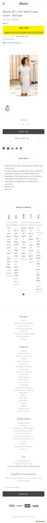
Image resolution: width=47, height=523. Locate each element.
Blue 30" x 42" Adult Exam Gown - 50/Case (23, 242)
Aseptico (23, 444)
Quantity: (23, 120)
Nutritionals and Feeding (24, 390)
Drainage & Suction (24, 367)
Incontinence (23, 380)
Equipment (23, 369)
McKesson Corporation (23, 436)
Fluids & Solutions (23, 372)
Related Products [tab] (23, 207)
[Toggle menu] (3, 3)
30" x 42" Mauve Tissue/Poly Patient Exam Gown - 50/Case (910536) (16, 253)
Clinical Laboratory (23, 356)
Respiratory (23, 393)
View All (23, 449)
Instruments (23, 382)
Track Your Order (23, 326)
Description (23, 158)
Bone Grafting (23, 353)
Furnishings (23, 374)
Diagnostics (23, 364)
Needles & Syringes (23, 388)
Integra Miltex (23, 423)
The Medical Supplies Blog (23, 334)
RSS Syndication (23, 336)
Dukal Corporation (23, 433)
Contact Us (23, 331)
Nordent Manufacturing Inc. (23, 428)
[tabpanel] (8, 245)
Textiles (24, 406)
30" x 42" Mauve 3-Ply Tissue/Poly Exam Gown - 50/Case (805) (38, 261)
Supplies (23, 403)
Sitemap (23, 339)
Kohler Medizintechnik (23, 431)
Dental (23, 359)
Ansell (23, 441)
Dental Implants (23, 361)
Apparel (23, 351)
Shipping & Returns (23, 328)
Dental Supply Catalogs (23, 323)
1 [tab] (23, 294)
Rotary (23, 395)
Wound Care (23, 408)
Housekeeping (23, 377)
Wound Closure (23, 411)
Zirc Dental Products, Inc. (23, 439)
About (23, 321)
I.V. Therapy (23, 385)
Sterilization (23, 401)
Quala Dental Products (23, 447)
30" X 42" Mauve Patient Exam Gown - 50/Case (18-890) (9, 247)
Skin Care (23, 398)
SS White (23, 426)
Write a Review (8, 39)
